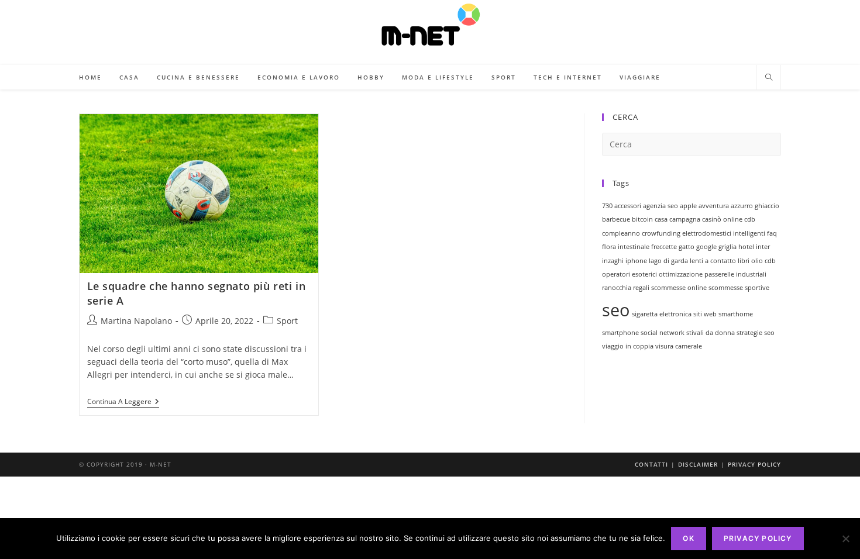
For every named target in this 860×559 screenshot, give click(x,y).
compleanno (621, 233)
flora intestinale (625, 247)
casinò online (722, 219)
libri (743, 261)
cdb (749, 219)
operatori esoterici (629, 274)
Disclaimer (698, 464)
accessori (627, 206)
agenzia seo (660, 206)
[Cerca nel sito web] (769, 77)
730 (607, 206)
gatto (686, 247)
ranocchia (616, 288)
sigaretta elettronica (662, 314)
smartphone (620, 333)
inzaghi (613, 261)
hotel (746, 247)
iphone (636, 261)
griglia (727, 247)
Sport (287, 320)
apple (688, 206)
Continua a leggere (123, 403)
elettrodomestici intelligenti (723, 233)
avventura (714, 206)
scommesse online (679, 288)
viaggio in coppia (627, 346)
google (706, 247)
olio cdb (763, 261)
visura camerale (678, 346)
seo (616, 310)
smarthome (735, 314)
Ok (688, 538)
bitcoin (642, 219)
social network (662, 333)
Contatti (651, 464)
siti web (705, 314)
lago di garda (668, 261)
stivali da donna (710, 333)
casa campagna (677, 219)
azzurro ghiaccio (755, 206)
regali (641, 288)
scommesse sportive (738, 288)
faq (772, 233)
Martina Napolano (136, 320)
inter (763, 247)
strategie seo (756, 333)
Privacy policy (758, 538)
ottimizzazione (681, 274)
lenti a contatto (713, 261)
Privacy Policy (754, 464)
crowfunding (661, 233)
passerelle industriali (735, 274)
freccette (664, 247)
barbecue (616, 219)
